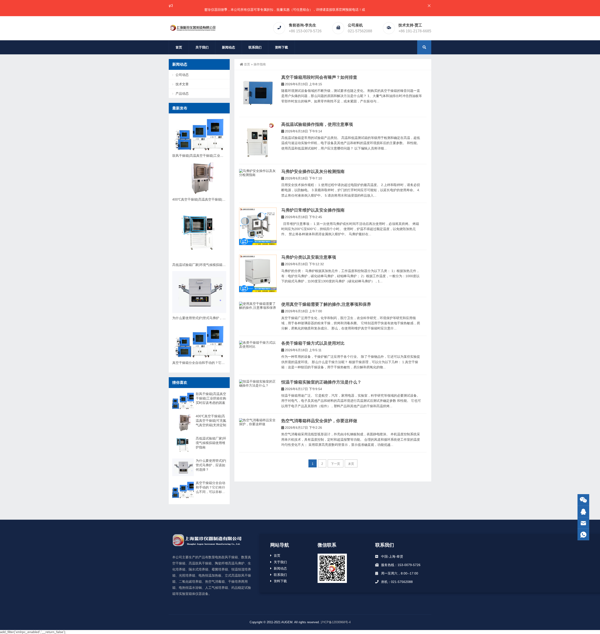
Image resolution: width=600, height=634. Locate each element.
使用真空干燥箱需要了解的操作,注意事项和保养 (326, 304)
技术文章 (182, 84)
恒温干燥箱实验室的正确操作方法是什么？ (321, 382)
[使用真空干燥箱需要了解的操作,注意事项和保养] (258, 306)
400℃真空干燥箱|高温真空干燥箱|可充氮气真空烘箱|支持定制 (217, 199)
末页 (351, 464)
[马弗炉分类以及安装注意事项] (258, 273)
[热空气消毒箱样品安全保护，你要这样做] (258, 422)
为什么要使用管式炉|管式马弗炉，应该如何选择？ (208, 318)
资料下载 (281, 47)
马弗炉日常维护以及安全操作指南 (313, 210)
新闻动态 (228, 47)
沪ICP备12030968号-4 (336, 622)
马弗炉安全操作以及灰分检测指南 (313, 171)
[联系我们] (583, 511)
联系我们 (255, 47)
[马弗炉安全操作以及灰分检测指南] (258, 173)
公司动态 (182, 75)
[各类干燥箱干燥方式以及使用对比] (258, 345)
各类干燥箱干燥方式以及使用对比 (313, 343)
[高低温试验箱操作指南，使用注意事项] (258, 140)
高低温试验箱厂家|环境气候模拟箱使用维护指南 (207, 265)
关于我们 (202, 47)
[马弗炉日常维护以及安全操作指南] (258, 226)
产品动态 (182, 93)
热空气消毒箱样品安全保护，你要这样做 (319, 420)
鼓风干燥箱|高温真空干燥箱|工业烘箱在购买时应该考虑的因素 (217, 155)
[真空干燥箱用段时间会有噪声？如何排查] (258, 93)
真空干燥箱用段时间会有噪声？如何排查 (319, 77)
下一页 (335, 464)
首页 (179, 47)
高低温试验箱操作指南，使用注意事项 (317, 124)
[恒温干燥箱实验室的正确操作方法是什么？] (258, 384)
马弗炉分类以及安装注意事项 (308, 257)
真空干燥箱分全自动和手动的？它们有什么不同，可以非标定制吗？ (221, 363)
